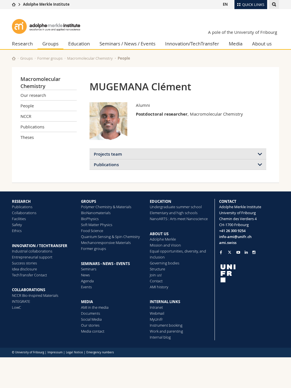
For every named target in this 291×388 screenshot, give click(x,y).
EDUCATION (160, 201)
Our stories (90, 325)
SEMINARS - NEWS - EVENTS (105, 263)
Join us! (156, 275)
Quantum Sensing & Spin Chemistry (110, 236)
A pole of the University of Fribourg (242, 32)
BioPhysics (90, 218)
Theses (27, 137)
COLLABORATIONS (28, 289)
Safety (17, 224)
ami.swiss (227, 242)
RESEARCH (21, 201)
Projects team (108, 154)
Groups (50, 43)
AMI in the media (95, 307)
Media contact (92, 331)
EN (225, 4)
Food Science (92, 230)
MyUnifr (156, 319)
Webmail (157, 313)
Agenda (87, 280)
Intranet (156, 307)
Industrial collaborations (32, 251)
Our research (33, 95)
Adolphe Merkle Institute (46, 4)
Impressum (55, 352)
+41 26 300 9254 (232, 230)
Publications (32, 127)
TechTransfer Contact (29, 275)
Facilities (19, 218)
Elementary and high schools (174, 212)
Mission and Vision (165, 245)
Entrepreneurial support (32, 257)
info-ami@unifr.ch (235, 236)
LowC (16, 307)
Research (22, 43)
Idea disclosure (24, 269)
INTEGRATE (21, 301)
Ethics (17, 230)
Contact (156, 280)
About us (262, 43)
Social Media (91, 319)
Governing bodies (164, 263)
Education (79, 43)
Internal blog (160, 337)
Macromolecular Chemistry (90, 58)
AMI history (159, 286)
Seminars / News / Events (127, 43)
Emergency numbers (100, 352)
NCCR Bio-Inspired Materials (35, 295)
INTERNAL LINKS (165, 301)
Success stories (24, 263)
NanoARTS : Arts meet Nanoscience (179, 218)
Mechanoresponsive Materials (106, 242)
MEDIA (87, 301)
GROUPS (88, 201)
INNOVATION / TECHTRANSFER (39, 245)
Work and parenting (166, 331)
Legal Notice (74, 352)
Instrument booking (166, 325)
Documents (90, 313)
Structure (157, 269)
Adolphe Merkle (163, 239)
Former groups (50, 58)
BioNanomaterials (96, 212)
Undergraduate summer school (176, 206)
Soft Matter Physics (96, 224)
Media (235, 43)
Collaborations (24, 212)
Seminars (88, 269)
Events (86, 286)
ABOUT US (159, 233)
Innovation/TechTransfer (192, 43)
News (85, 275)
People (124, 58)
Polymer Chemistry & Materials (106, 206)
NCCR (25, 116)
